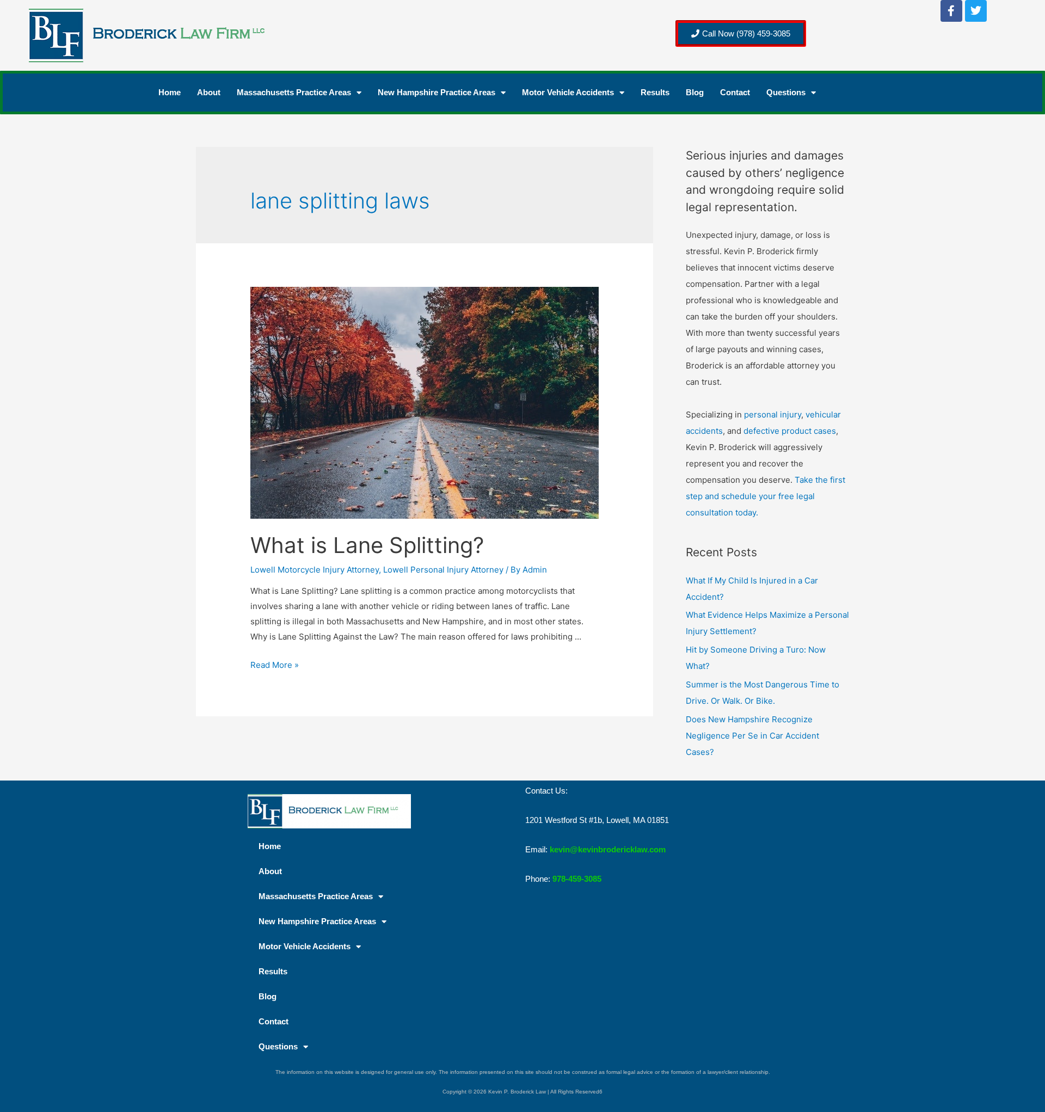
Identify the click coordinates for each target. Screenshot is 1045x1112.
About (208, 92)
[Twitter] (976, 11)
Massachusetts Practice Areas (294, 92)
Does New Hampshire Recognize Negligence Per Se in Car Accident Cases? (752, 735)
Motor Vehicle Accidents (568, 92)
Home (169, 92)
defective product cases (789, 431)
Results (655, 92)
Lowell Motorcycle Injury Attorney (314, 569)
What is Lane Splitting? (367, 545)
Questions (786, 92)
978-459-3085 (576, 878)
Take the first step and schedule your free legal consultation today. (765, 496)
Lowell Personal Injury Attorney (443, 569)
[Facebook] (951, 11)
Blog (695, 92)
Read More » (274, 665)
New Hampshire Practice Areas (436, 92)
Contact (735, 92)
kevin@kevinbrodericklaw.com (608, 849)
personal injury (772, 414)
